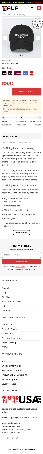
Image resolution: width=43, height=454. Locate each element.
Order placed (6, 125)
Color (4, 68)
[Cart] (39, 8)
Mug (4, 292)
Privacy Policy (20, 267)
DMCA (5, 347)
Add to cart (27, 91)
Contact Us (7, 324)
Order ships (21, 125)
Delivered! (37, 125)
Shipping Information (11, 366)
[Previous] (5, 38)
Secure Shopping (10, 379)
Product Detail (10, 136)
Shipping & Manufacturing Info (17, 142)
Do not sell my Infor (11, 338)
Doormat (6, 310)
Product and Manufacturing (14, 375)
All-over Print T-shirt (11, 301)
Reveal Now (21, 261)
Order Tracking (9, 343)
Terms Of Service (10, 329)
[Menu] (32, 8)
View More (20, 232)
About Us (6, 361)
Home (3, 60)
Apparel (5, 288)
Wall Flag (6, 297)
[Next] (38, 38)
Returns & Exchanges (12, 370)
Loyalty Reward (9, 384)
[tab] (21, 136)
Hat (10, 60)
